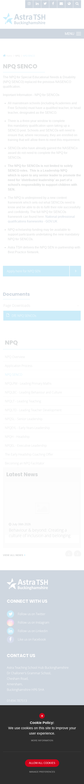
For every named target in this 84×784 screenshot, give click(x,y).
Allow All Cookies (42, 763)
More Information (42, 740)
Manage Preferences (42, 772)
